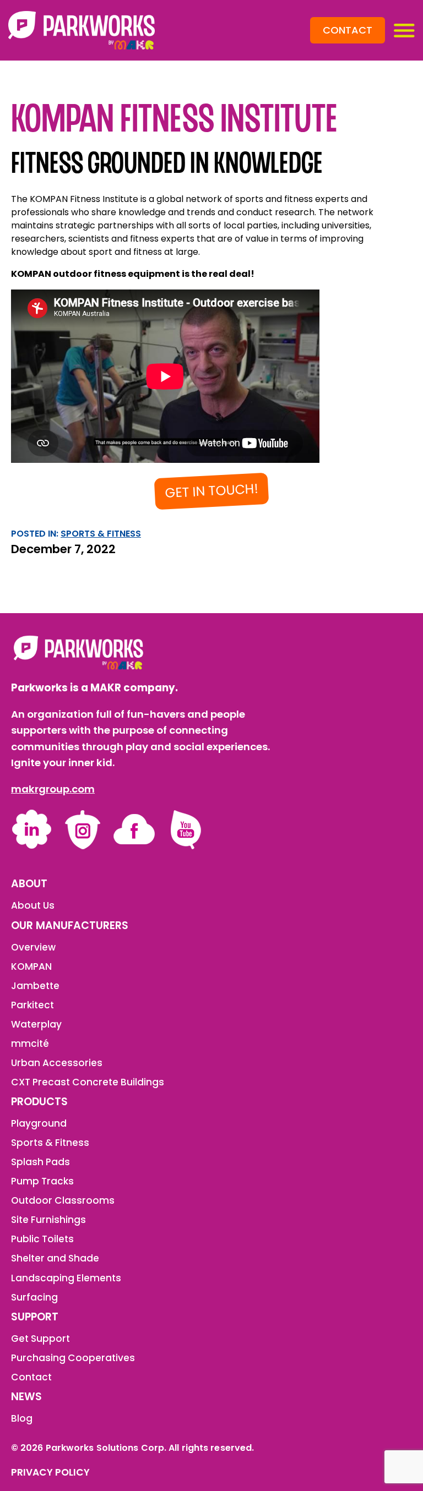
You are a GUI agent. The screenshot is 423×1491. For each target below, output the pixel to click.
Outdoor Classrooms (63, 1200)
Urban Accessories (56, 1062)
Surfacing (34, 1297)
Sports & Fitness (101, 533)
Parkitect (32, 1005)
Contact (347, 30)
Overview (33, 947)
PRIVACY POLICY (50, 1472)
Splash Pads (40, 1161)
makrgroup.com (53, 789)
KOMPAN (31, 966)
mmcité (30, 1043)
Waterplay (36, 1024)
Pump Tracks (42, 1181)
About (29, 884)
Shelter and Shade (55, 1258)
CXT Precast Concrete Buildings (87, 1082)
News (26, 1397)
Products (39, 1102)
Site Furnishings (48, 1219)
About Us (33, 905)
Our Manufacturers (69, 926)
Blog (21, 1418)
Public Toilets (42, 1239)
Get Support (40, 1338)
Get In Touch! (211, 491)
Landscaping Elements (66, 1278)
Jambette (35, 985)
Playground (39, 1123)
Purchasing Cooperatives (73, 1357)
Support (34, 1317)
